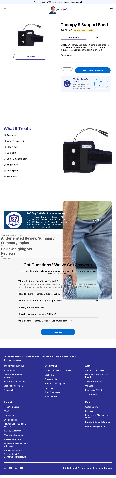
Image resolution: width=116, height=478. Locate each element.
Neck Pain (49, 388)
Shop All (78, 2)
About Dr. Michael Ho (95, 370)
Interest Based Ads (12, 439)
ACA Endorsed (10, 370)
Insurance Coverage (13, 450)
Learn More (101, 83)
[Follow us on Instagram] (5, 468)
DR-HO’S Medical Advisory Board (97, 375)
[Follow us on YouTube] (21, 468)
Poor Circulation (52, 392)
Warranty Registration (95, 426)
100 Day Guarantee (12, 431)
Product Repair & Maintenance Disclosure (15, 455)
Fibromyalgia (51, 379)
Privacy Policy (85, 468)
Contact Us (9, 415)
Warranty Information (13, 435)
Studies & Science (93, 381)
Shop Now (58, 332)
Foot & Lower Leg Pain (55, 383)
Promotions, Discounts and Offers (97, 416)
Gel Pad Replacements (14, 386)
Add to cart (93, 70)
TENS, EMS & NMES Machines (13, 375)
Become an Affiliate (94, 390)
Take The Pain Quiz (94, 394)
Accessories (9, 390)
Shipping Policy (11, 420)
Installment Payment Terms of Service (16, 444)
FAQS (98, 37)
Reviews (89, 411)
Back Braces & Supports (15, 381)
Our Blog (89, 386)
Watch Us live (91, 407)
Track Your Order (11, 407)
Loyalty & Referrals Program (98, 422)
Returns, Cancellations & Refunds (15, 425)
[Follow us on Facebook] (10, 468)
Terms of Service (103, 468)
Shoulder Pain (51, 396)
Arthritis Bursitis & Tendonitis (58, 370)
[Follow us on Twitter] (15, 468)
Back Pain (49, 375)
